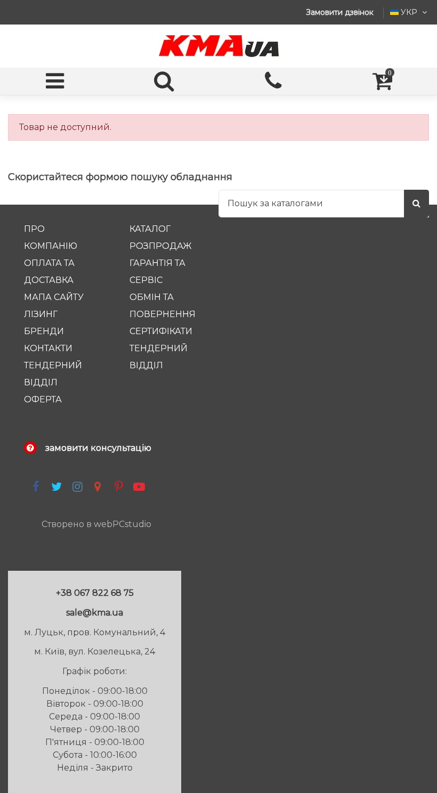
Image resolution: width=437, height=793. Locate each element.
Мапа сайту (54, 297)
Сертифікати (161, 331)
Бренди (44, 331)
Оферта (43, 399)
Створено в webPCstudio (96, 524)
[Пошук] (416, 203)
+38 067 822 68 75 (95, 593)
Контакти (48, 348)
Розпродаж (161, 246)
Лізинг (41, 314)
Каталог (150, 229)
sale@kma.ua (94, 613)
